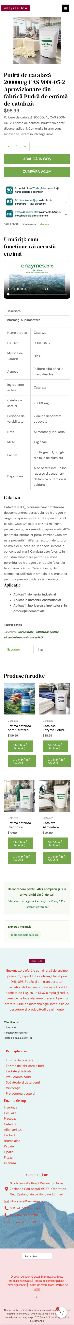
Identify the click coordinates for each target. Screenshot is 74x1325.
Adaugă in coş (37, 159)
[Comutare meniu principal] (65, 8)
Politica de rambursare (41, 1285)
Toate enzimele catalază (24, 935)
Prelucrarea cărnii (19, 1077)
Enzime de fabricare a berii (25, 1066)
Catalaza (43, 224)
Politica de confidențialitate (49, 1280)
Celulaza (10, 1113)
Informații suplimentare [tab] (23, 320)
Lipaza (8, 1152)
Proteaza (10, 1118)
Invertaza (10, 1107)
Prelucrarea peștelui (20, 1093)
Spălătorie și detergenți (23, 1082)
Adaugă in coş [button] (20, 746)
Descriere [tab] (14, 311)
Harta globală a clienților (18, 1037)
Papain (9, 1146)
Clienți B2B (57, 901)
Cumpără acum (37, 171)
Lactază (9, 1135)
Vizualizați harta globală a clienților (28, 901)
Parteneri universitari (37, 907)
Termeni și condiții (16, 1285)
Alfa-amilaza (13, 1130)
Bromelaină (12, 1141)
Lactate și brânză (18, 1071)
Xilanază (10, 1163)
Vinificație (13, 1088)
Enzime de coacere (19, 1060)
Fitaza (8, 1157)
